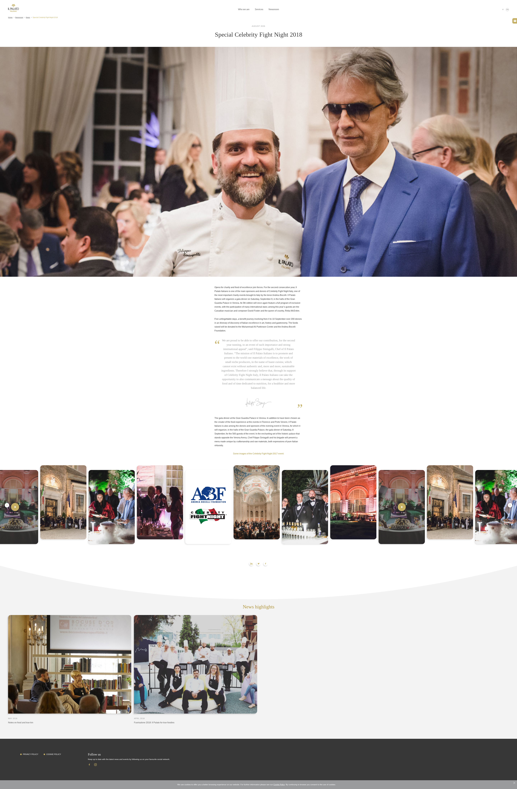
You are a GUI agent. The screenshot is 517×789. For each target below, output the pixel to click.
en (507, 9)
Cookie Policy (53, 754)
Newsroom (274, 9)
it (503, 9)
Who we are (243, 9)
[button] (7, 505)
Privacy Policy (30, 754)
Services (259, 9)
